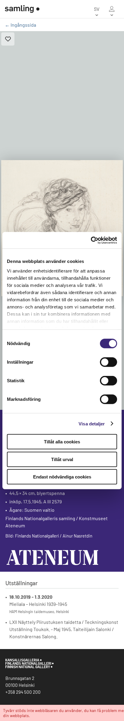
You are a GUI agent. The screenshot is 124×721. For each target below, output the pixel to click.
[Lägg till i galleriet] (7, 39)
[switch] (108, 362)
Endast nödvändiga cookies (62, 476)
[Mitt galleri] (111, 9)
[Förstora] (62, 228)
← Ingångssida (20, 25)
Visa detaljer (92, 423)
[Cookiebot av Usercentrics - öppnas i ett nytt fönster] (90, 240)
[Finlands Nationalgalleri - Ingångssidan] (22, 9)
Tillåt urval (62, 459)
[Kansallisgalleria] (29, 667)
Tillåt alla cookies (62, 441)
